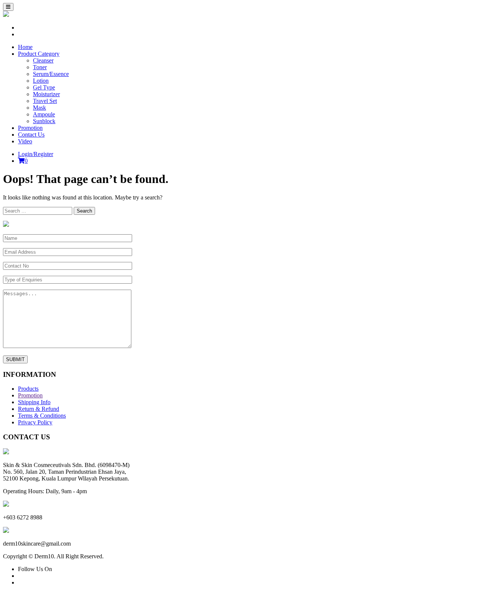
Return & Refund (38, 409)
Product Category (39, 54)
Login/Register (35, 154)
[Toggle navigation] (8, 7)
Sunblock (44, 121)
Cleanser (43, 60)
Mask (39, 107)
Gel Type (44, 87)
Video (25, 141)
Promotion (30, 128)
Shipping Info (34, 402)
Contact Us (31, 134)
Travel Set (45, 101)
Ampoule (44, 114)
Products (28, 388)
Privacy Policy (35, 422)
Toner (40, 67)
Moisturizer (46, 94)
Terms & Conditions (42, 415)
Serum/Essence (51, 74)
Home (25, 47)
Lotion (41, 80)
